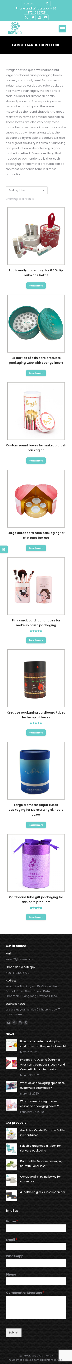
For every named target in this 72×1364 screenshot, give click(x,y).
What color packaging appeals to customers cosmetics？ (42, 1085)
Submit (13, 1332)
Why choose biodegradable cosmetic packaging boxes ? (39, 1103)
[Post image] (11, 1045)
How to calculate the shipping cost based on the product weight (43, 1043)
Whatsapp (14, 1256)
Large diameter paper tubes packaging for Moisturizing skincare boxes (36, 810)
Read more (36, 285)
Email (11, 1240)
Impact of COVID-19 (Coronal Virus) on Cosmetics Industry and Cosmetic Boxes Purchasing (42, 1064)
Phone (11, 1275)
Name (12, 1222)
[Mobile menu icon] (62, 28)
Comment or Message (25, 1293)
